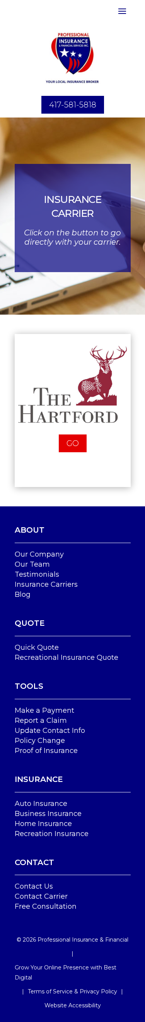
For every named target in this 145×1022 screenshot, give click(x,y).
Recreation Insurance (52, 834)
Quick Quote (37, 647)
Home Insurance (43, 823)
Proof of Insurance (46, 750)
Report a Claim (41, 720)
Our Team (32, 564)
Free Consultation (46, 906)
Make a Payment (44, 710)
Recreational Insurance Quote (66, 657)
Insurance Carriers (46, 584)
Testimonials (37, 574)
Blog (23, 594)
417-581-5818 (72, 104)
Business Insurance (48, 813)
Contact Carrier (41, 896)
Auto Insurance (41, 803)
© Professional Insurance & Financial (72, 939)
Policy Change (40, 740)
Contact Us (34, 886)
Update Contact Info (50, 730)
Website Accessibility (72, 1005)
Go (73, 443)
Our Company (39, 554)
